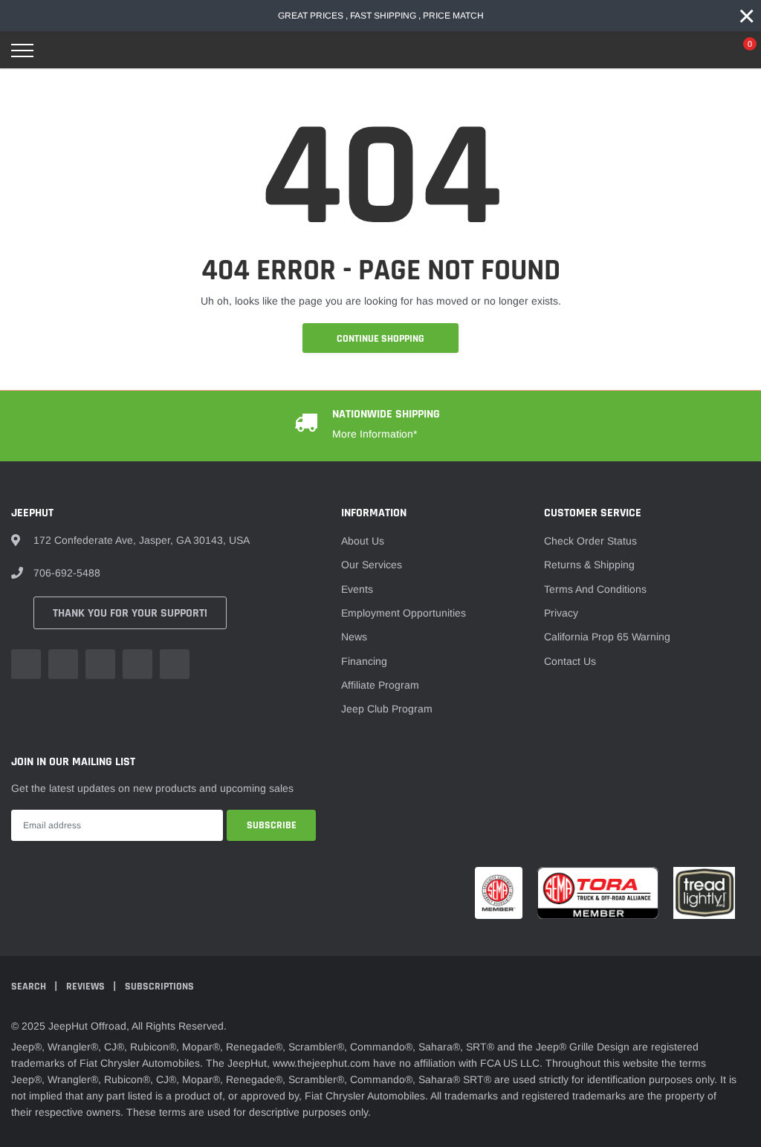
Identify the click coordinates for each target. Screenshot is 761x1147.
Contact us (570, 661)
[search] (60, 50)
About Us (362, 541)
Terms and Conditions (595, 589)
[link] (26, 664)
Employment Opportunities (403, 613)
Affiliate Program (380, 685)
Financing (364, 661)
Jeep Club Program (387, 709)
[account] (705, 50)
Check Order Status (590, 541)
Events (357, 589)
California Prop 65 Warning (607, 637)
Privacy (561, 613)
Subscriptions (159, 986)
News (354, 637)
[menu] (22, 50)
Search (29, 986)
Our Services (371, 565)
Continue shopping (380, 338)
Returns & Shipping (589, 565)
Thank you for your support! (130, 613)
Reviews (86, 986)
